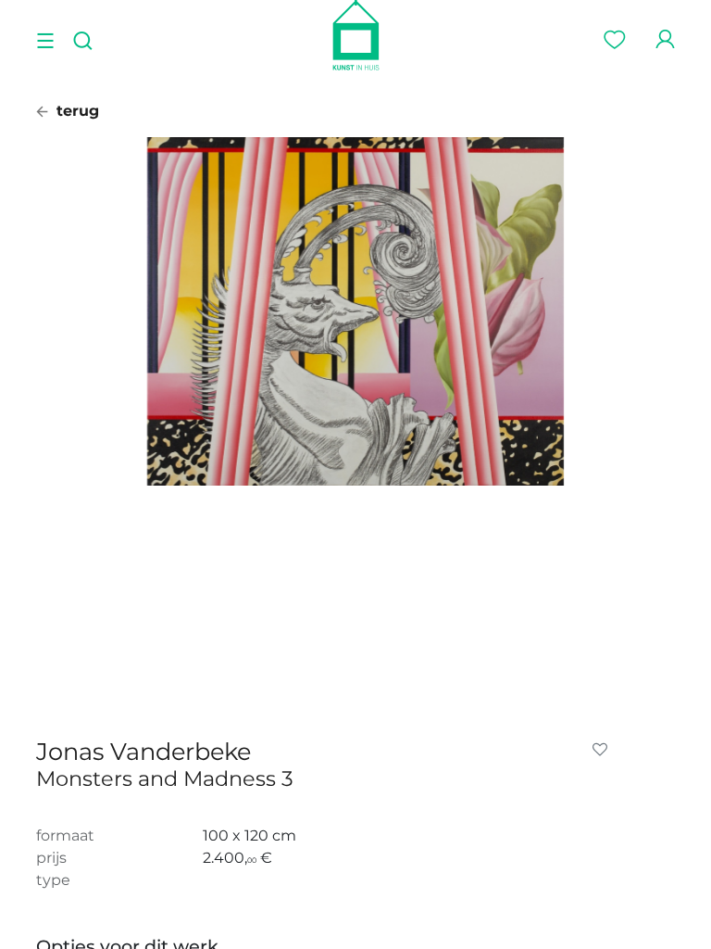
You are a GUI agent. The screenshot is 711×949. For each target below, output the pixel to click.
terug (75, 111)
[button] (604, 750)
